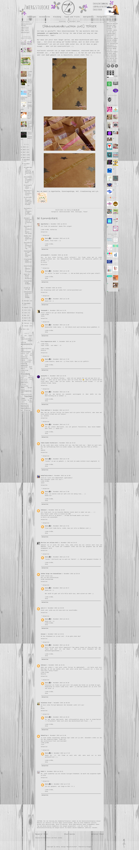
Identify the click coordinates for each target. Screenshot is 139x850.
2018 (24, 149)
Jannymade (44, 310)
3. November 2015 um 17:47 (60, 424)
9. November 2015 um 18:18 (60, 645)
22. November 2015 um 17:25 (60, 784)
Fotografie (102, 17)
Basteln (23, 353)
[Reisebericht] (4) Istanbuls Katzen (28, 193)
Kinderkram (24, 370)
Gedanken (24, 365)
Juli (26, 310)
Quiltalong (24, 386)
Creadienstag (85, 191)
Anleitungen (26, 352)
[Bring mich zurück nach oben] (124, 848)
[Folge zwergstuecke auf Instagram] (108, 67)
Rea (42, 287)
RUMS (22, 387)
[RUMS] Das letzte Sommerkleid (28, 238)
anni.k (43, 608)
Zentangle (25, 407)
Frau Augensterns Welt (49, 341)
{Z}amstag (27, 410)
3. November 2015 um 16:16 (68, 542)
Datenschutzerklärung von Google (48, 827)
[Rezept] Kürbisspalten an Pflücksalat (28, 221)
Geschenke (24, 367)
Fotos (23, 360)
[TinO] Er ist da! (27, 288)
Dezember (27, 159)
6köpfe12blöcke (26, 339)
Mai (25, 315)
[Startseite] (25, 21)
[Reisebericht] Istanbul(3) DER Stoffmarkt (28, 212)
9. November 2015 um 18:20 (60, 682)
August (26, 307)
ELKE (42, 771)
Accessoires (44, 17)
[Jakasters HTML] (109, 99)
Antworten (44, 232)
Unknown (43, 510)
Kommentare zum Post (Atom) (52, 837)
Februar (27, 323)
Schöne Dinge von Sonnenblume (51, 573)
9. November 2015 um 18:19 (60, 717)
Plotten (23, 384)
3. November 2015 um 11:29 (60, 238)
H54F (30, 367)
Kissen (23, 372)
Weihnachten (25, 405)
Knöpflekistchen (46, 475)
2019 (24, 147)
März (26, 320)
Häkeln (113, 17)
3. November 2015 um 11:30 (60, 271)
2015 (24, 157)
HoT (77, 191)
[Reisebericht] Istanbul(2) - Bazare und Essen (28, 230)
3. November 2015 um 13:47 (60, 410)
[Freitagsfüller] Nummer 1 (28, 187)
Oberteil (24, 382)
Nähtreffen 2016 (26, 379)
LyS (96, 191)
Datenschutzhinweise (89, 821)
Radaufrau (44, 735)
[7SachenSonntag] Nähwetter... (28, 261)
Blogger (89, 846)
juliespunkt (45, 255)
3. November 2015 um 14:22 (66, 443)
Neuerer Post (41, 834)
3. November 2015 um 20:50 (55, 608)
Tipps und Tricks (72, 17)
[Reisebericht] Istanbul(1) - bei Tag (28, 245)
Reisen (30, 387)
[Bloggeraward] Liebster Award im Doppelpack (28, 171)
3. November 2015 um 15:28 (55, 510)
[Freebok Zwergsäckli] (25, 61)
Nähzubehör (24, 381)
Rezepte (23, 389)
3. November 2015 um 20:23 (71, 573)
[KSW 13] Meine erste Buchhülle (28, 276)
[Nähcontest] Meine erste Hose (30, 115)
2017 (24, 152)
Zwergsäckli (88, 17)
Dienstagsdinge (68, 191)
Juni (26, 312)
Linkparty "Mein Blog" (30, 73)
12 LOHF (24, 335)
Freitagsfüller (26, 362)
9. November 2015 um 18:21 (60, 619)
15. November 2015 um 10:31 (53, 771)
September (27, 303)
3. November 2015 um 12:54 (66, 341)
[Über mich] (25, 30)
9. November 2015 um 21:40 (57, 735)
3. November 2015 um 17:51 (60, 526)
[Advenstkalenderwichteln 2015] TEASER (28, 294)
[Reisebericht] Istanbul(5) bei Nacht (28, 179)
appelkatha (53, 33)
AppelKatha (44, 224)
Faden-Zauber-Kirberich (49, 443)
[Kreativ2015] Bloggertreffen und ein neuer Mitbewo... (28, 202)
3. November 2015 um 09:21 (58, 224)
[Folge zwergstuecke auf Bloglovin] (112, 67)
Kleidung (57, 17)
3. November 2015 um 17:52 (60, 557)
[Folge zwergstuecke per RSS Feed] (116, 67)
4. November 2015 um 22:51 (55, 665)
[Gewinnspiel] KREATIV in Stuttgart (28, 268)
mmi (22, 410)
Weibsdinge (24, 403)
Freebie (30, 360)
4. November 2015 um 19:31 (55, 634)
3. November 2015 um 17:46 (60, 392)
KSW (31, 368)
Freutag (24, 363)
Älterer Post (97, 834)
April (26, 318)
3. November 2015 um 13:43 (57, 376)
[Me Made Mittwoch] (109, 269)
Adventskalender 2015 (66, 211)
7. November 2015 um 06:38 (60, 702)
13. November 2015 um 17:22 (60, 753)
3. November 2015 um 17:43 (60, 359)
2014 (24, 329)
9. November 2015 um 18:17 (60, 588)
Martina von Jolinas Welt (49, 542)
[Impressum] (25, 28)
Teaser (85, 211)
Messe (30, 377)
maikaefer (44, 376)
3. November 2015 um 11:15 (57, 310)
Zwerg (47, 238)
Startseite (69, 834)
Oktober (27, 300)
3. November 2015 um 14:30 (61, 475)
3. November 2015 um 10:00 (58, 255)
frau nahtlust (45, 410)
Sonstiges (31, 17)
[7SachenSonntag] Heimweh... (28, 283)
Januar (26, 326)
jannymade (41, 33)
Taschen (28, 396)
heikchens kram (46, 702)
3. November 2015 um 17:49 (60, 459)
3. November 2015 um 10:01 (53, 287)
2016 (24, 155)
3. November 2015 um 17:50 (60, 491)
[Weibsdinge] (25, 32)
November (27, 163)
